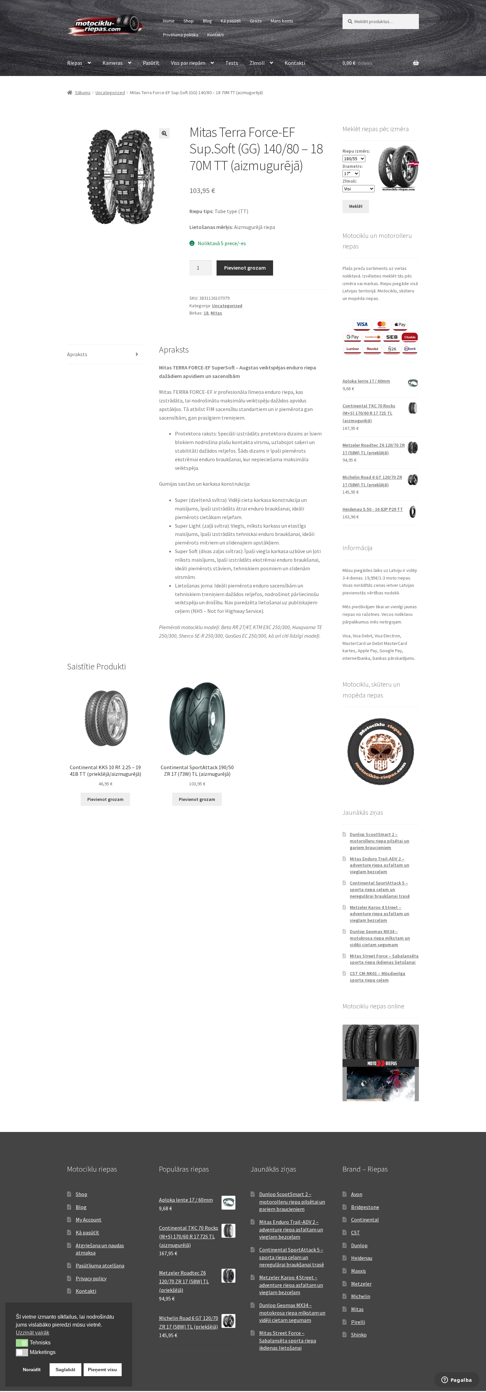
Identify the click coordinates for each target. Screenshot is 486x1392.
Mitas (216, 313)
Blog (207, 21)
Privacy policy (91, 1278)
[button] (164, 133)
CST (355, 1232)
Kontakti (215, 35)
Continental (365, 1219)
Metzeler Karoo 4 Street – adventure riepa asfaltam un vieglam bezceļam (379, 913)
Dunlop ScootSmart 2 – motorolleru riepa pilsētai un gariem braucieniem (379, 840)
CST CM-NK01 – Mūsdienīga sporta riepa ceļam (377, 976)
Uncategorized (110, 92)
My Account (88, 1219)
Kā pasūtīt (231, 21)
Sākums (83, 92)
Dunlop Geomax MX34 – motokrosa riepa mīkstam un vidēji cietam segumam (380, 938)
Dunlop (359, 1245)
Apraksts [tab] (77, 354)
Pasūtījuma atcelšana (100, 1265)
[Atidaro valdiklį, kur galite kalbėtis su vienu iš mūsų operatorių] (456, 1380)
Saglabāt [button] (65, 1369)
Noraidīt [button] (32, 1369)
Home (169, 21)
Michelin (360, 1296)
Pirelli (358, 1322)
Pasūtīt (151, 62)
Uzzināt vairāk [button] (32, 1333)
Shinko (359, 1334)
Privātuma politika (180, 35)
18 (206, 313)
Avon (356, 1194)
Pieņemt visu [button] (102, 1369)
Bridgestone (365, 1207)
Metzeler (361, 1283)
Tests (231, 62)
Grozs (256, 21)
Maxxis (358, 1270)
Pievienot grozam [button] (105, 799)
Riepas (74, 62)
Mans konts (282, 21)
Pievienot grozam (245, 267)
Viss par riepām (188, 62)
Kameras (112, 62)
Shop (188, 21)
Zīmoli (257, 62)
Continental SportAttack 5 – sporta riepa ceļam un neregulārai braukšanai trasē (380, 889)
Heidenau (361, 1258)
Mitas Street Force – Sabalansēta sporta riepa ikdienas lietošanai (384, 959)
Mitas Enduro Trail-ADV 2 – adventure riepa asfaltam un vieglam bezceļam (379, 865)
